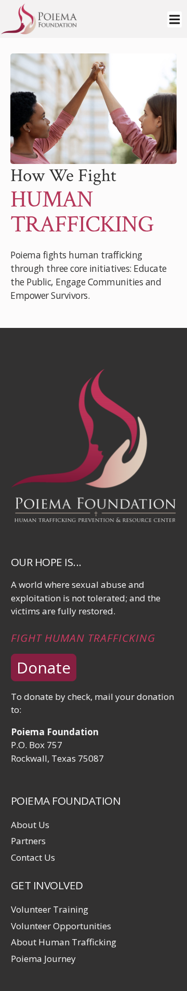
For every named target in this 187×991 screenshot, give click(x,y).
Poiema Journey (43, 959)
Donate (44, 667)
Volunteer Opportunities (61, 926)
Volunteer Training (49, 909)
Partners (28, 841)
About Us (30, 825)
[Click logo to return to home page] (39, 31)
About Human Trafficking (63, 942)
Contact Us (33, 857)
